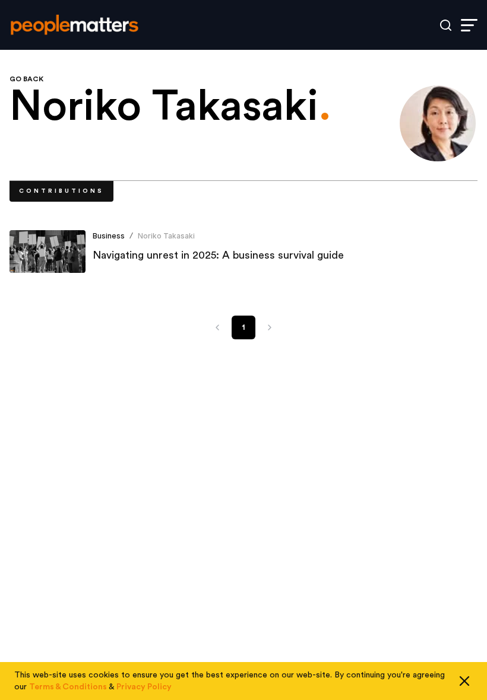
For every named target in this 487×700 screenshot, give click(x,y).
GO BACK (26, 78)
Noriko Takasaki (166, 235)
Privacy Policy (144, 687)
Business (109, 235)
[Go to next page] (270, 327)
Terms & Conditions (68, 687)
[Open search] (445, 25)
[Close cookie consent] (464, 681)
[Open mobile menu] (469, 25)
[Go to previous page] (217, 327)
